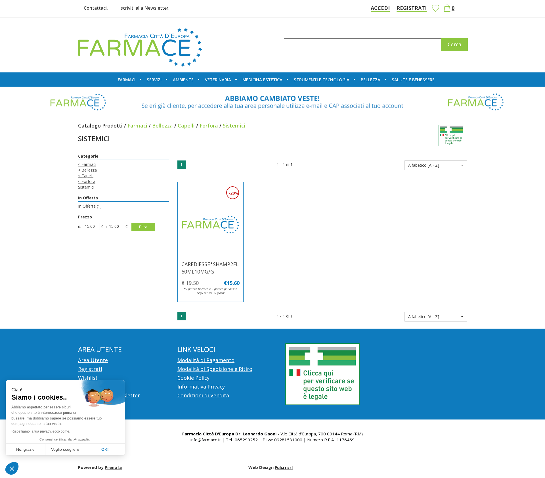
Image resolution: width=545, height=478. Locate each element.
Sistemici (86, 187)
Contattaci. (96, 8)
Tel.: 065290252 (242, 439)
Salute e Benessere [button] (413, 79)
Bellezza (162, 125)
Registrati (412, 8)
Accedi (380, 8)
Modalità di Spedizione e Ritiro (214, 369)
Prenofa (113, 467)
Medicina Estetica (262, 79)
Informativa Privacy (201, 386)
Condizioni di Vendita (203, 395)
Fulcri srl (284, 467)
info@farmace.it (205, 439)
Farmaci (137, 125)
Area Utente (93, 360)
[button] (435, 165)
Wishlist (435, 8)
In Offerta (90, 206)
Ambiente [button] (183, 79)
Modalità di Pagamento (205, 360)
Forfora (209, 125)
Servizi (154, 79)
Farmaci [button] (126, 79)
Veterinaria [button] (218, 79)
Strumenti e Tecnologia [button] (321, 79)
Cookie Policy (193, 377)
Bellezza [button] (370, 79)
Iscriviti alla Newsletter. (144, 8)
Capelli (186, 125)
